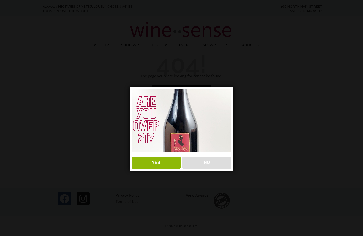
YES (156, 162)
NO (207, 162)
